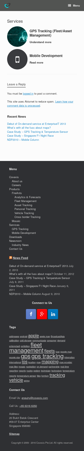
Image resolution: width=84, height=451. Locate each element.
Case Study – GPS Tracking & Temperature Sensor (37, 132)
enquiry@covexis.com (35, 398)
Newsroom (15, 241)
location (32, 362)
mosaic (22, 366)
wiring (27, 380)
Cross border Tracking (27, 217)
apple (33, 335)
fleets (49, 350)
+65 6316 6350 (28, 406)
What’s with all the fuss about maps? (29, 127)
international (15, 362)
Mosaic (16, 221)
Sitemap (14, 434)
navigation (31, 366)
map (38, 362)
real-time (64, 366)
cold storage (26, 340)
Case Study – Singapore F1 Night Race (30, 135)
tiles (39, 375)
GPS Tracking (20, 229)
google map (66, 351)
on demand (42, 366)
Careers (16, 185)
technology (56, 370)
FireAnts (17, 193)
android (23, 336)
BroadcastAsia (58, 336)
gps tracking (47, 355)
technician (46, 370)
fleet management (26, 347)
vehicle (16, 379)
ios (25, 361)
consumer (51, 340)
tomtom (45, 375)
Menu (76, 5)
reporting (13, 370)
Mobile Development (24, 233)
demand (61, 340)
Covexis (14, 177)
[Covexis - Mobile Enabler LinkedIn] (53, 314)
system (36, 370)
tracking (57, 375)
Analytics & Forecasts (27, 197)
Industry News (20, 245)
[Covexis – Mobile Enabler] (7, 5)
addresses (14, 336)
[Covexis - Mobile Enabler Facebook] (31, 314)
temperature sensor (26, 375)
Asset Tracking (23, 205)
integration (69, 357)
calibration (14, 340)
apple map (45, 336)
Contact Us (15, 249)
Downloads (15, 237)
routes (30, 370)
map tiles (13, 366)
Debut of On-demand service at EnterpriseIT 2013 (36, 124)
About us (17, 181)
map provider (65, 362)
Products (14, 189)
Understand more (41, 42)
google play (14, 357)
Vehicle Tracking (24, 213)
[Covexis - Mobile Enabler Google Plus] (42, 314)
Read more (37, 62)
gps (26, 355)
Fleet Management (25, 201)
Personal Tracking (25, 209)
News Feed (20, 258)
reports (22, 370)
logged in (28, 93)
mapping (50, 361)
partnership (54, 366)
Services (14, 225)
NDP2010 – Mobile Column (23, 140)
